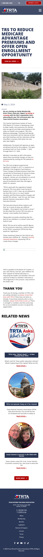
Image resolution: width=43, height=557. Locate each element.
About (21, 516)
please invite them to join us (20, 301)
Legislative (21, 525)
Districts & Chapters (21, 528)
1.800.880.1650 (22, 510)
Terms (21, 534)
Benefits (21, 522)
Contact (21, 531)
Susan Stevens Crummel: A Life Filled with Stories (21, 455)
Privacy (21, 537)
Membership (21, 519)
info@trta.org (22, 512)
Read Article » (21, 366)
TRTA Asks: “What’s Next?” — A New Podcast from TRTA (21, 355)
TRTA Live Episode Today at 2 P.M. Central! (21, 404)
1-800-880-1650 (7, 3)
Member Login (33, 3)
